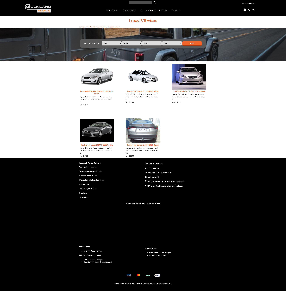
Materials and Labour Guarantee (91, 180)
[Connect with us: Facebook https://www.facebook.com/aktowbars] (245, 10)
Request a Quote (147, 10)
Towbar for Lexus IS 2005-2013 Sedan (189, 91)
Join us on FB (153, 177)
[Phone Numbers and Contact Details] (249, 10)
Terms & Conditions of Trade (90, 171)
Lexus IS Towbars (113, 27)
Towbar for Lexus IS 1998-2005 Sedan (143, 91)
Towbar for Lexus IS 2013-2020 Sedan (97, 145)
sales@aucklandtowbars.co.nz (160, 172)
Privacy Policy (84, 184)
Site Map (139, 283)
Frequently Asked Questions (90, 163)
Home (82, 27)
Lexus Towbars (101, 27)
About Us (163, 10)
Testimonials (84, 197)
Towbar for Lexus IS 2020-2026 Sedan (143, 145)
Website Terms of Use (88, 176)
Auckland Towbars (129, 283)
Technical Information (87, 167)
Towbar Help (130, 10)
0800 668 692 (153, 168)
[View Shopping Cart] (253, 10)
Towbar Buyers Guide (87, 189)
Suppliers (83, 193)
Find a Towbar (113, 10)
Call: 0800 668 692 (248, 4)
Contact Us (176, 10)
